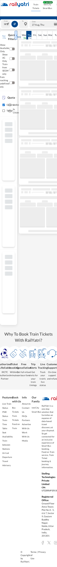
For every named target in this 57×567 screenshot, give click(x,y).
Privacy (42, 552)
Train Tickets (35, 6)
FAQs (24, 416)
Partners (26, 420)
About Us (26, 404)
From (6, 21)
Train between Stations (6, 444)
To (23, 21)
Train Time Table (4, 424)
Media (25, 440)
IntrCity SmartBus (47, 6)
